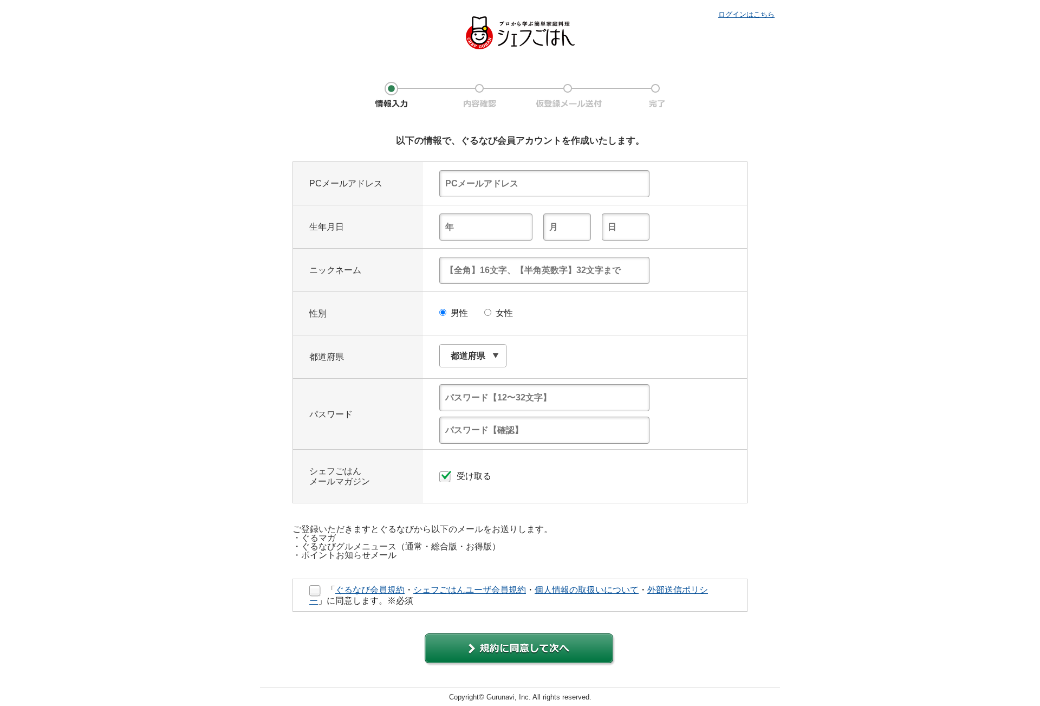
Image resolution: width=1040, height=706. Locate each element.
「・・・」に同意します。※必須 (508, 595)
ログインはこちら (746, 14)
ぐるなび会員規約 (370, 589)
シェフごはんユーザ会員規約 (469, 589)
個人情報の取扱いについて (587, 589)
